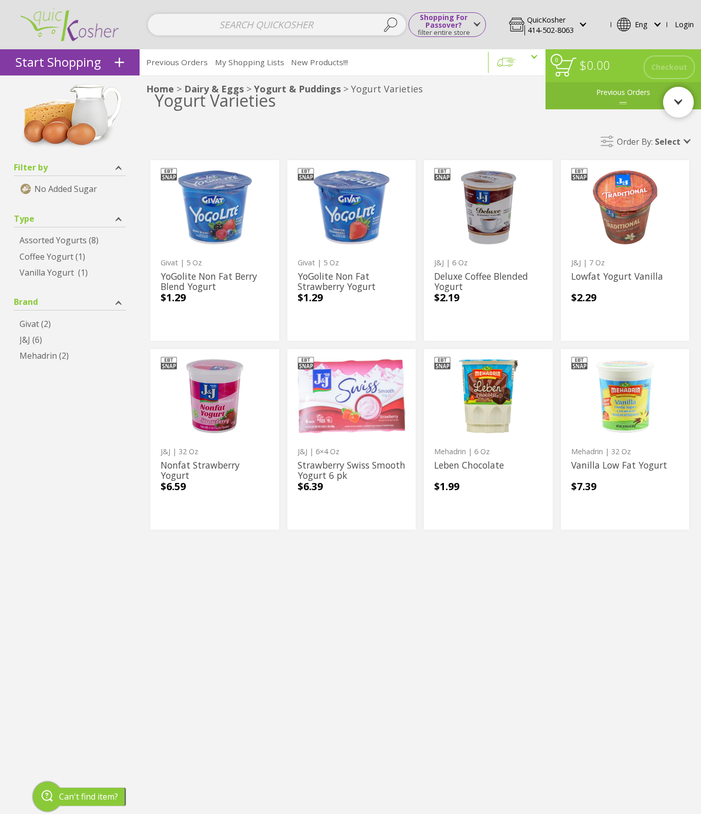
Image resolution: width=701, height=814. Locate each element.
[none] (214, 250)
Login (684, 24)
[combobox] (277, 24)
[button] (557, 24)
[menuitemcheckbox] (70, 189)
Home (160, 89)
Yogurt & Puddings (297, 89)
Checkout (669, 67)
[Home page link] (70, 24)
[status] (565, 66)
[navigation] (70, 62)
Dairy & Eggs (214, 89)
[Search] (391, 24)
